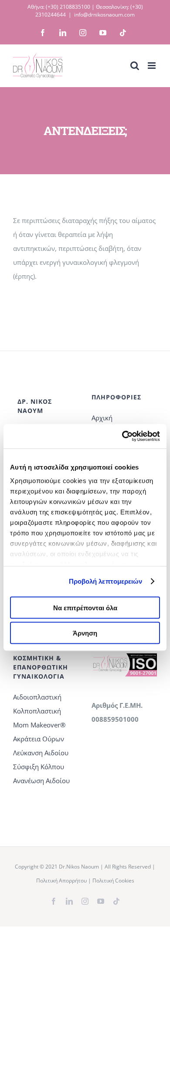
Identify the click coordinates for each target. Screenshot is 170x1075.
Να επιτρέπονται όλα (85, 607)
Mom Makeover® (39, 724)
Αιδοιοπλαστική (37, 697)
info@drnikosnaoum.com (104, 14)
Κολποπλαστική (37, 711)
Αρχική (102, 417)
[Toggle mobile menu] (152, 65)
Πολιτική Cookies (113, 880)
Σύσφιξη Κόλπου (38, 766)
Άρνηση (85, 633)
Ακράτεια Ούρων (38, 738)
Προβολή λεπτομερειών (106, 581)
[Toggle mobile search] (134, 65)
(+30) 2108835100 (68, 6)
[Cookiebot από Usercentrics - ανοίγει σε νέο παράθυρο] (122, 436)
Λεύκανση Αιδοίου (40, 752)
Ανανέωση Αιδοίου (41, 780)
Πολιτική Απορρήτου (61, 880)
